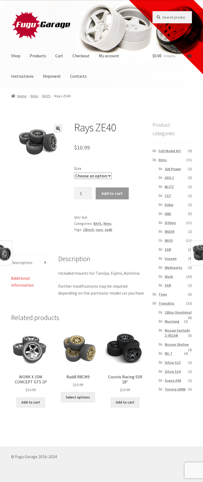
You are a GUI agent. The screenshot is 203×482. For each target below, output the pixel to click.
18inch (88, 229)
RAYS (46, 96)
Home (21, 96)
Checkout (81, 55)
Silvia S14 (173, 371)
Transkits (166, 303)
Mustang (172, 321)
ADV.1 (169, 177)
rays (99, 229)
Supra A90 (173, 380)
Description (21, 262)
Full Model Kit (170, 150)
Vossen (171, 258)
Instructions (22, 76)
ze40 (108, 229)
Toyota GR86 (175, 389)
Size (77, 168)
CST (168, 195)
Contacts (78, 76)
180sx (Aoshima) (178, 312)
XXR (168, 285)
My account (109, 55)
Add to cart (112, 193)
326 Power (173, 168)
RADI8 (169, 231)
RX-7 (168, 353)
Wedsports (173, 267)
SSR (168, 249)
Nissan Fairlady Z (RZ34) (177, 333)
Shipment (52, 76)
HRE (168, 213)
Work (169, 276)
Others (170, 222)
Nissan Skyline (177, 344)
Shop (15, 55)
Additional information (22, 281)
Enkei (169, 204)
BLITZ (169, 186)
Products (38, 55)
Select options (78, 397)
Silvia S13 (173, 362)
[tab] (30, 263)
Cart (59, 55)
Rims (34, 96)
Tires (163, 294)
